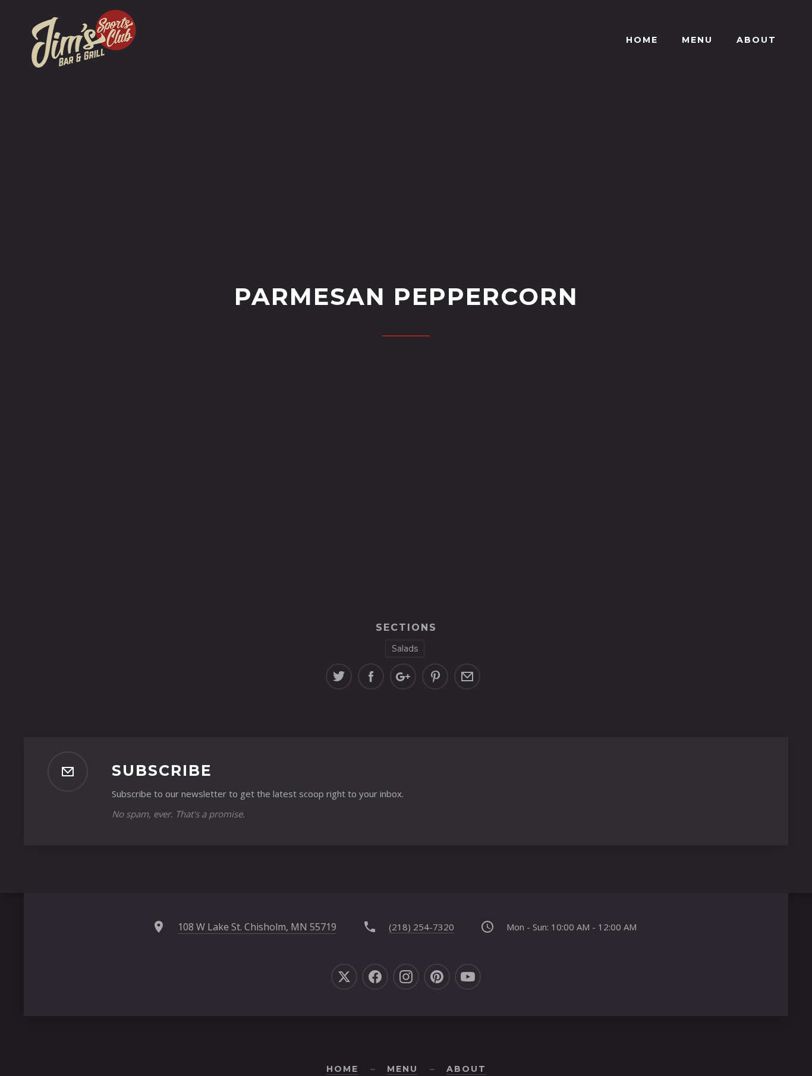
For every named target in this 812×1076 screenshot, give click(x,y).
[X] (344, 977)
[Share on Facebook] (371, 676)
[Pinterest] (437, 977)
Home (642, 39)
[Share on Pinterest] (435, 676)
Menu (697, 39)
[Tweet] (339, 676)
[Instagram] (406, 977)
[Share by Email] (467, 676)
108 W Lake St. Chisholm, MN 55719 (257, 926)
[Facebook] (375, 977)
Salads (405, 648)
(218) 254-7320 (421, 927)
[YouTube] (468, 977)
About (756, 39)
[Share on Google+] (403, 676)
